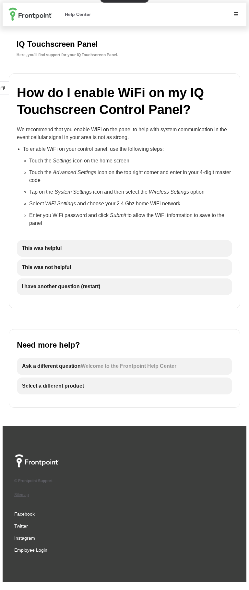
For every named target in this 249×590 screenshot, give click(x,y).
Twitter (21, 526)
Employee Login (30, 550)
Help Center (78, 14)
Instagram (24, 538)
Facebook (24, 514)
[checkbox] (124, 248)
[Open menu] (236, 14)
